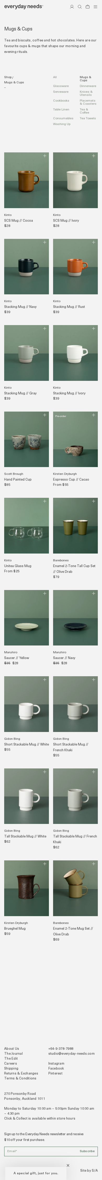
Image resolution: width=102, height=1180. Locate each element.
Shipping (11, 1068)
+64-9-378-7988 (60, 1049)
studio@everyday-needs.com (71, 1053)
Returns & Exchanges (21, 1073)
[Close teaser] (68, 1165)
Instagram (56, 1063)
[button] (35, 1173)
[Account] (72, 6)
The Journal (13, 1053)
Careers (10, 1063)
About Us (11, 1049)
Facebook (56, 1068)
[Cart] (87, 6)
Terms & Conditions (20, 1078)
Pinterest (55, 1073)
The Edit (11, 1058)
